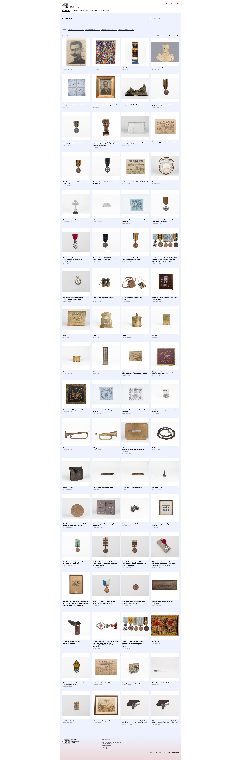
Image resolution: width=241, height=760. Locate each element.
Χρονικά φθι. (167, 36)
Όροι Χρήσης (64, 752)
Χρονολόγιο (84, 10)
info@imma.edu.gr (106, 745)
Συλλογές (75, 10)
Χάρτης (91, 10)
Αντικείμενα (66, 10)
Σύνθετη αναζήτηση (102, 10)
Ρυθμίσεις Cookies (72, 752)
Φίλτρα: (64, 29)
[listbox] (76, 29)
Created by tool (65, 754)
